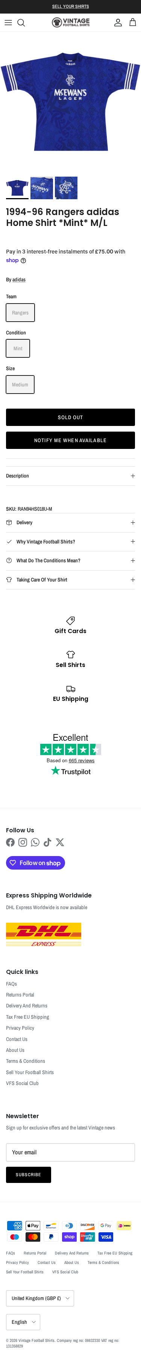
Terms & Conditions (25, 1061)
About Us (15, 1050)
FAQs (11, 983)
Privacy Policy (20, 1027)
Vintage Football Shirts (36, 1340)
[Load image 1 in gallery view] (70, 102)
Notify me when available (70, 440)
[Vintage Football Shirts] (70, 22)
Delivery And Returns (26, 1005)
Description (17, 475)
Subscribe (28, 1175)
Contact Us (16, 1039)
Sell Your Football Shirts (30, 1072)
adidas (19, 279)
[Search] (25, 22)
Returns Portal (20, 994)
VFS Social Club (22, 1083)
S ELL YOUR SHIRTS (70, 6)
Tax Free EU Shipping (27, 1016)
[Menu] (8, 22)
